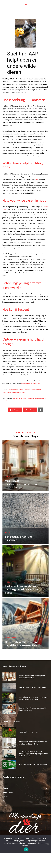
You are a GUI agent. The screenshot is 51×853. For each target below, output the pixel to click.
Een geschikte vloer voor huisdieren (19, 538)
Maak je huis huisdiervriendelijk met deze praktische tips (21, 484)
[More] (40, 410)
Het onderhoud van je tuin (28, 732)
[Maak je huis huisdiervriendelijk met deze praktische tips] (25, 465)
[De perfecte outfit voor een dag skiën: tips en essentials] (25, 623)
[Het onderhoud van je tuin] (9, 732)
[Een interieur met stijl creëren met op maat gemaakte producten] (9, 743)
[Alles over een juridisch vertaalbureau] (9, 764)
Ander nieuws (10, 582)
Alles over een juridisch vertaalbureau (33, 764)
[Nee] (48, 844)
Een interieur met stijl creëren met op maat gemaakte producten (33, 742)
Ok (26, 849)
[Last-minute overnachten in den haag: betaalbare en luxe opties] (25, 571)
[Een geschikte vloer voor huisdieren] (25, 518)
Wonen (8, 532)
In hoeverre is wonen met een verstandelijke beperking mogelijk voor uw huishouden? (33, 753)
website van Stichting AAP (31, 384)
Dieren (7, 476)
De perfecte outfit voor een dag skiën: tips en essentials (21, 643)
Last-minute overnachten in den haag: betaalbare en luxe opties (21, 589)
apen (37, 179)
